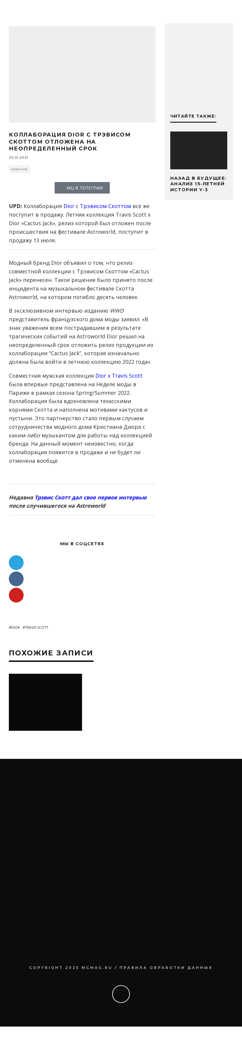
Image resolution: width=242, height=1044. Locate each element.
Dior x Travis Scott (119, 375)
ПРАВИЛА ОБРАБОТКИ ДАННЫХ (166, 967)
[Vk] (16, 578)
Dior (68, 206)
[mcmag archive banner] (198, 95)
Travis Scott (36, 627)
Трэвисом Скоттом (105, 206)
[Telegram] (16, 562)
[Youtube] (16, 595)
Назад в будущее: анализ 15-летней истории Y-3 (198, 183)
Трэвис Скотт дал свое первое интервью (91, 497)
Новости (19, 169)
